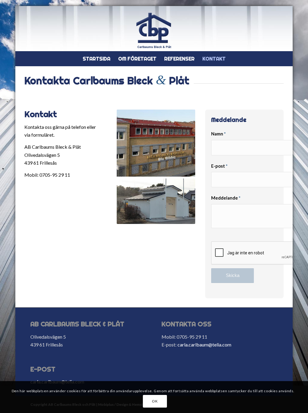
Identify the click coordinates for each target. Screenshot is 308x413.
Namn (218, 133)
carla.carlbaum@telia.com (204, 344)
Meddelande (225, 197)
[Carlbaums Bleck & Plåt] (154, 30)
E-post (219, 166)
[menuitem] (96, 58)
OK (155, 401)
